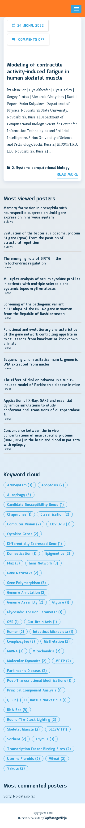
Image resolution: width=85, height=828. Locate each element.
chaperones (19, 514)
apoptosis (52, 485)
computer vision (24, 524)
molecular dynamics (27, 661)
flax (13, 563)
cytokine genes (22, 534)
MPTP (63, 661)
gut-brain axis (42, 622)
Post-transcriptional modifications (39, 680)
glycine (60, 602)
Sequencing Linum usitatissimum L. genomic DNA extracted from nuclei (41, 362)
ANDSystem (19, 485)
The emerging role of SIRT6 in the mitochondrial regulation (32, 261)
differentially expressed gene (34, 544)
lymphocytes (21, 641)
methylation (57, 641)
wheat (57, 759)
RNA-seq (17, 710)
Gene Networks (22, 573)
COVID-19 (60, 524)
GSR (13, 622)
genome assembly (25, 602)
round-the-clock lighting (31, 719)
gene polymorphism (26, 583)
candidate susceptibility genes (35, 505)
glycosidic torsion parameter (34, 612)
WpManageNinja (55, 818)
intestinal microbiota (53, 632)
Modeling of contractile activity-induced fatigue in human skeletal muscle (38, 72)
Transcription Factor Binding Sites (39, 749)
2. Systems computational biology (40, 168)
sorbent (16, 739)
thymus (44, 739)
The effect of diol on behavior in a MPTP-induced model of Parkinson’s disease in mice (42, 383)
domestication (21, 553)
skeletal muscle (23, 729)
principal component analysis (34, 690)
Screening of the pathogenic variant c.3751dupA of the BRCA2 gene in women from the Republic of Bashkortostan (38, 309)
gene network (43, 563)
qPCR (14, 700)
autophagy (19, 495)
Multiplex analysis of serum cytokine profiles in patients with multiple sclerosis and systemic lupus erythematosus (42, 284)
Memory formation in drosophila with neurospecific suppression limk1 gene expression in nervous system (35, 213)
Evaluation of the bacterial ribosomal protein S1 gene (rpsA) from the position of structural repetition (42, 238)
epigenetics (57, 553)
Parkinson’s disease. (27, 671)
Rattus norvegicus (48, 700)
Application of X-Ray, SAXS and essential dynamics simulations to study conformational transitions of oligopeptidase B (42, 407)
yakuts (16, 768)
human (15, 632)
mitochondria (46, 651)
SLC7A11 (58, 729)
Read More (67, 175)
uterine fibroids (23, 759)
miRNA (15, 651)
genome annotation (26, 592)
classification (54, 514)
